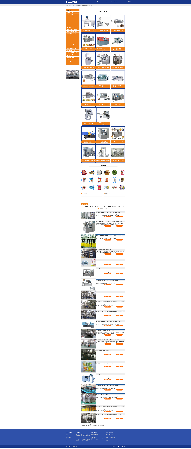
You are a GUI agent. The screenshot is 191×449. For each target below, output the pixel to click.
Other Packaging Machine (71, 50)
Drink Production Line (70, 27)
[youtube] (116, 446)
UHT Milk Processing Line (71, 44)
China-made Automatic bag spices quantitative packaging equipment (93, 425)
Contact (120, 1)
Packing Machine (106, 1)
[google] (122, 446)
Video (111, 1)
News (124, 1)
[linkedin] (124, 446)
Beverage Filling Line (70, 14)
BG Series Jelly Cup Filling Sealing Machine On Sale (90, 424)
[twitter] (120, 446)
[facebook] (118, 446)
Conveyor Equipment (70, 61)
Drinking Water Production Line (72, 31)
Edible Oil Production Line (71, 33)
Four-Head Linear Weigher (110, 437)
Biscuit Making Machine (71, 16)
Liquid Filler (108, 440)
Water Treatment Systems (71, 46)
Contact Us (119, 216)
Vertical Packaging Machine (71, 48)
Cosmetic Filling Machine (71, 25)
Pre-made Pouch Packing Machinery (71, 55)
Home (95, 1)
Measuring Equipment (70, 57)
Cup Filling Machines (70, 59)
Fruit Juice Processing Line (71, 35)
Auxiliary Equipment (70, 63)
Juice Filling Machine (70, 37)
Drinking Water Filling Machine (72, 29)
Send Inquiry (107, 216)
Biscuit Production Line (71, 18)
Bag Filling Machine (70, 12)
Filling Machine (99, 1)
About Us (115, 1)
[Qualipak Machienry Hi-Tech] (72, 1)
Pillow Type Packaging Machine (72, 52)
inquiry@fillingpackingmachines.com (98, 435)
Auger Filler (108, 438)
